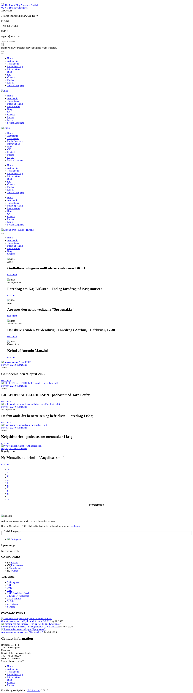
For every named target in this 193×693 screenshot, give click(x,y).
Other (15, 570)
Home (10, 58)
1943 (9, 587)
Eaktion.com (33, 690)
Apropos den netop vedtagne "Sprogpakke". (22, 632)
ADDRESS (7, 10)
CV (9, 74)
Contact (11, 77)
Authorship (12, 61)
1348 (9, 585)
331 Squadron (14, 598)
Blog (9, 72)
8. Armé (11, 606)
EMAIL (5, 31)
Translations (13, 63)
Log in (10, 82)
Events (14, 562)
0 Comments (21, 365)
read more (12, 274)
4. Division (12, 604)
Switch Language (15, 85)
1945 (9, 590)
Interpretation (13, 69)
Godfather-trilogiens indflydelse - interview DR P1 (25, 621)
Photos (10, 80)
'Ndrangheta (13, 582)
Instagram (16, 539)
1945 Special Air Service (19, 593)
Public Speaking (15, 66)
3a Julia (10, 601)
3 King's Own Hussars (18, 596)
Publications (17, 565)
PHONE (5, 21)
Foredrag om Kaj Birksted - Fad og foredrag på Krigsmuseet (30, 626)
